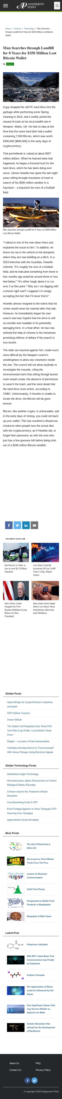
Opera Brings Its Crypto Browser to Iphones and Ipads (30, 704)
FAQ (38, 1063)
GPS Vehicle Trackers (18, 713)
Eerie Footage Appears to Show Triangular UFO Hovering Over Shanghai (31, 810)
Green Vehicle (14, 719)
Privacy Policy (43, 1070)
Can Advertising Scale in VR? (22, 802)
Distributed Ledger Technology (22, 774)
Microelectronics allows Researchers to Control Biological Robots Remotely (31, 782)
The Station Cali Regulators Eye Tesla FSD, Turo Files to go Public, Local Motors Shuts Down (29, 730)
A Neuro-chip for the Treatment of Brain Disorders (27, 793)
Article (10, 64)
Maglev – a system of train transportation (28, 741)
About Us (14, 1063)
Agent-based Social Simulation (23, 819)
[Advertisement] (31, 485)
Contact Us (15, 1070)
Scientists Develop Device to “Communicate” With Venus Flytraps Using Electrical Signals (30, 749)
